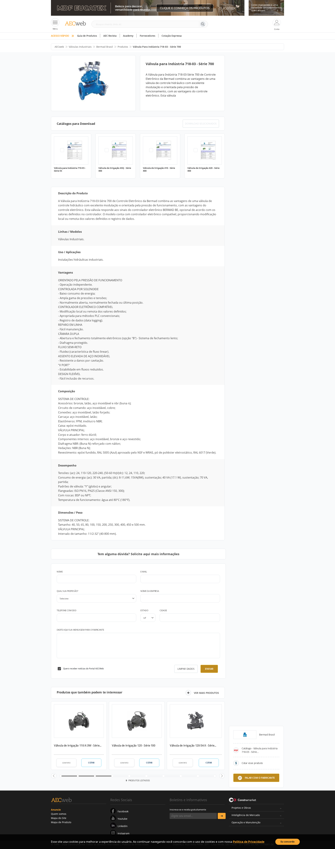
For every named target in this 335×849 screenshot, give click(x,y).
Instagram (123, 833)
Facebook (123, 811)
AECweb (59, 46)
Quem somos (58, 813)
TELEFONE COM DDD (66, 610)
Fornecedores (147, 35)
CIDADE (163, 610)
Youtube (122, 818)
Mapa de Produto (61, 822)
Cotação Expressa (172, 35)
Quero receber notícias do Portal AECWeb (83, 668)
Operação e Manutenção (246, 822)
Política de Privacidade (248, 842)
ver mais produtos (206, 692)
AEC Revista (110, 35)
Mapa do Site (58, 818)
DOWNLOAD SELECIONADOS (201, 123)
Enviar (209, 668)
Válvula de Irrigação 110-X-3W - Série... (77, 745)
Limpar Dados (185, 668)
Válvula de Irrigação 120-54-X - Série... (193, 745)
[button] (54, 776)
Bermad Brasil (104, 46)
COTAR (91, 762)
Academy (128, 35)
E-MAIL (143, 571)
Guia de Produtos (87, 35)
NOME (60, 571)
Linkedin (123, 826)
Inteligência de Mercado (246, 815)
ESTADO (144, 610)
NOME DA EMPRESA (149, 591)
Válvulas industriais (80, 46)
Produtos (123, 46)
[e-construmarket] (242, 800)
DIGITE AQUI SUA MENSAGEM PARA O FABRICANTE (80, 629)
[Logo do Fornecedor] (244, 734)
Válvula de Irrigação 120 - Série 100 (133, 745)
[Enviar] (222, 816)
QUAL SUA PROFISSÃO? (67, 591)
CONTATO (66, 763)
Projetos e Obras (241, 807)
